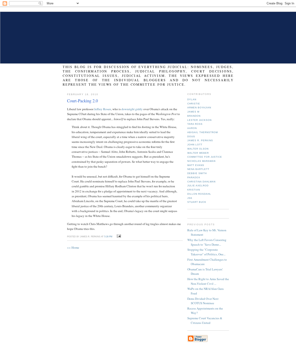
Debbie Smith (197, 173)
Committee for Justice (204, 157)
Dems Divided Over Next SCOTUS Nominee (203, 301)
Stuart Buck (196, 202)
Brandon (193, 116)
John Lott (194, 144)
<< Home (73, 247)
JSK (189, 198)
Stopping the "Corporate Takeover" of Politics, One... (206, 251)
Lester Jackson (199, 120)
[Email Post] (118, 236)
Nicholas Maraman (201, 161)
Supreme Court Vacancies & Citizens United (204, 320)
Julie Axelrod (198, 185)
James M (193, 111)
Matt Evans (195, 165)
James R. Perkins (200, 140)
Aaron (192, 128)
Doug (191, 136)
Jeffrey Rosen (102, 109)
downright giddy (132, 109)
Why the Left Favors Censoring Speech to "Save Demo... (206, 242)
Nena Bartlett (198, 169)
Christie (193, 103)
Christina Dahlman (201, 181)
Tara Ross (195, 124)
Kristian (193, 189)
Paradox (193, 177)
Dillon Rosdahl (199, 194)
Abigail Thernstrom (202, 132)
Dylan (191, 99)
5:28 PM (108, 236)
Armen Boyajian (199, 107)
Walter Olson (198, 148)
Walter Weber (198, 153)
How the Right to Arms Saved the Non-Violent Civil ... (208, 281)
